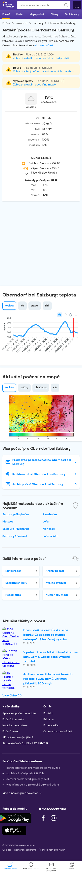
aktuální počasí (44, 45)
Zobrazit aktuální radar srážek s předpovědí (41, 58)
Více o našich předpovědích (20, 793)
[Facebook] (44, 822)
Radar (19, 14)
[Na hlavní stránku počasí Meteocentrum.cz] (8, 5)
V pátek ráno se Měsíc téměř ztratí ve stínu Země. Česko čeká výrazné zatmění (50, 656)
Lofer (46, 521)
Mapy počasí (37, 14)
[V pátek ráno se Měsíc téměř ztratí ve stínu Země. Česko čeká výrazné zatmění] (11, 665)
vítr (22, 305)
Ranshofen (50, 514)
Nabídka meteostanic (15, 725)
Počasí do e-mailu (13, 719)
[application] (41, 336)
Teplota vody (72, 14)
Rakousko (21, 23)
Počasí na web (10, 731)
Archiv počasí (55, 571)
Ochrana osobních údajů (57, 731)
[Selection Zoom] (59, 314)
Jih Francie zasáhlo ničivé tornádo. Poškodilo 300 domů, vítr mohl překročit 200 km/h (48, 678)
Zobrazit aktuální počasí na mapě (34, 84)
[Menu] (75, 314)
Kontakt (48, 713)
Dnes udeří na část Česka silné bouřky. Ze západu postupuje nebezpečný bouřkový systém (45, 634)
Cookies (6, 849)
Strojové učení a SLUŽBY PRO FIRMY (23, 743)
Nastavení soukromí (25, 849)
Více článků (11, 695)
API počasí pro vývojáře (16, 737)
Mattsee (7, 521)
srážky (35, 305)
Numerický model (57, 595)
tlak (47, 305)
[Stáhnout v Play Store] (14, 818)
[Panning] (65, 314)
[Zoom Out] (54, 314)
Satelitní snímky (16, 583)
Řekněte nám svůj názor (52, 849)
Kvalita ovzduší (56, 583)
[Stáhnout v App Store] (14, 830)
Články (54, 14)
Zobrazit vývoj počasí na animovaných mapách (43, 71)
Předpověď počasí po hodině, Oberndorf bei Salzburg (41, 462)
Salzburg (38, 23)
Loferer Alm (50, 536)
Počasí (6, 14)
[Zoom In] (49, 314)
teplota (9, 305)
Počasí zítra (13, 595)
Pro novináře (50, 725)
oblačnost (41, 387)
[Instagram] (54, 822)
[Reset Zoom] (70, 314)
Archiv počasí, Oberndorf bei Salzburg (37, 484)
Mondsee (49, 528)
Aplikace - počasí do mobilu (19, 713)
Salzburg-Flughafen (15, 514)
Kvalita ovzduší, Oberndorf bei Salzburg (38, 474)
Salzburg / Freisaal (14, 536)
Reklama (48, 719)
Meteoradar (13, 571)
